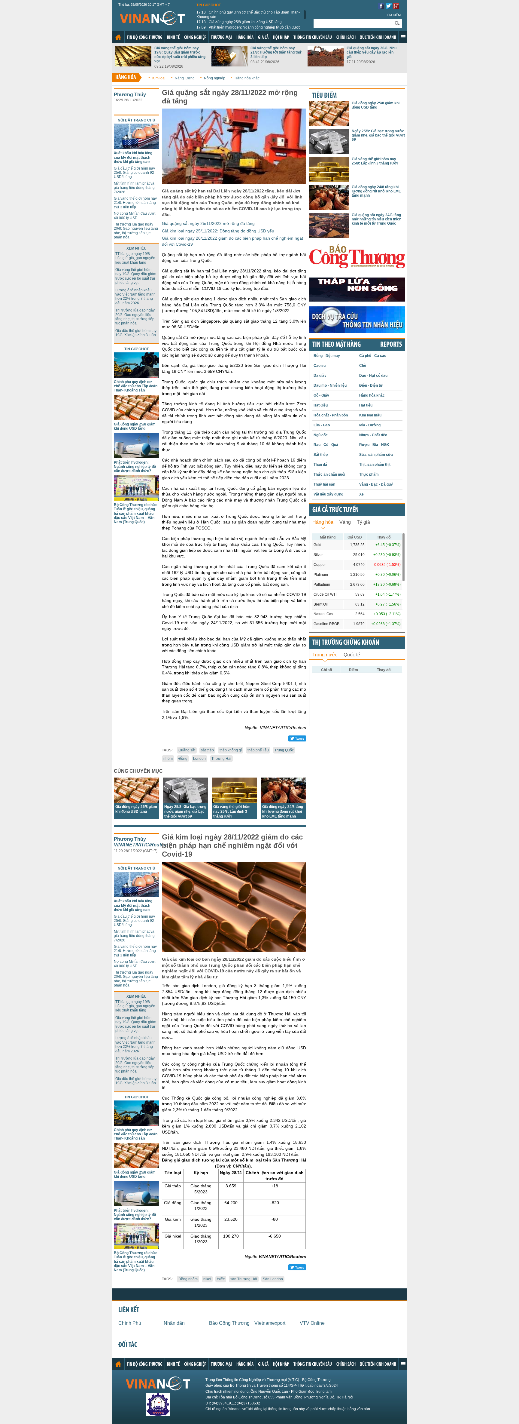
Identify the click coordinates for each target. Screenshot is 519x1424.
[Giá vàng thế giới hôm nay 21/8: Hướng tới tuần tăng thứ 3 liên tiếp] (229, 64)
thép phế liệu (258, 750)
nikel (207, 1279)
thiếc (221, 1279)
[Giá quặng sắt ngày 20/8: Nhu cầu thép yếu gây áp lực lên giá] (326, 64)
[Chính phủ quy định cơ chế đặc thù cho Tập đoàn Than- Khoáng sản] (136, 376)
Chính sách (346, 37)
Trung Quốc (284, 750)
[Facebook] (381, 7)
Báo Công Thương (229, 1323)
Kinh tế (173, 37)
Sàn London (273, 1279)
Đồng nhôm (188, 1279)
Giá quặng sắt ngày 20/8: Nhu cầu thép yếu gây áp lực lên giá (371, 52)
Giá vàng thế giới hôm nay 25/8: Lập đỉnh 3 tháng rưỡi (231, 811)
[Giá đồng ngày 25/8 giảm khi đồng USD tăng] (136, 418)
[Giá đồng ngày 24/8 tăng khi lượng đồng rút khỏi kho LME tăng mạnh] (283, 801)
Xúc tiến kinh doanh (378, 37)
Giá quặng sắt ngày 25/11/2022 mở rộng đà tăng (208, 223)
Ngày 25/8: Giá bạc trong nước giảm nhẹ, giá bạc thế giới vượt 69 (185, 811)
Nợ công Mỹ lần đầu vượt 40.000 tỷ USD (134, 215)
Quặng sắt (186, 750)
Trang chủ (118, 37)
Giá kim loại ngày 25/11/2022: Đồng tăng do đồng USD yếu (218, 231)
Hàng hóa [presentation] (322, 522)
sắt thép (207, 750)
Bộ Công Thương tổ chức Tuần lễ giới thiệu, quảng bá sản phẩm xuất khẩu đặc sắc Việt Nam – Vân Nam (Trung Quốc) (135, 513)
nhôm (168, 758)
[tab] (322, 521)
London (199, 758)
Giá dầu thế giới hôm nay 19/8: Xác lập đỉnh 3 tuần (135, 333)
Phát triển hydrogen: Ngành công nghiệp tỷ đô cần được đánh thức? (248, 29)
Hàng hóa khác (247, 78)
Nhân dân (174, 1323)
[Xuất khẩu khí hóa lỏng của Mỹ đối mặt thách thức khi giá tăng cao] (136, 147)
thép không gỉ (231, 750)
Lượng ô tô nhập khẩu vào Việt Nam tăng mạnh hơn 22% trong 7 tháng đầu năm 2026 (135, 296)
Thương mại (221, 37)
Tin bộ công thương (144, 37)
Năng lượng (185, 78)
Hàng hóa (244, 37)
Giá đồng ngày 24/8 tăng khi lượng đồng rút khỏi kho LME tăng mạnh (282, 811)
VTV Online (312, 1323)
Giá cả (263, 37)
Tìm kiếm (393, 15)
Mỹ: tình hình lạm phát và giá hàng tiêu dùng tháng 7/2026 (134, 187)
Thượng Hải (221, 758)
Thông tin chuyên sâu (312, 37)
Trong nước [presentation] (325, 654)
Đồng (182, 758)
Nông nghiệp (214, 78)
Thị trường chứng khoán (345, 642)
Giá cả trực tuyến (335, 510)
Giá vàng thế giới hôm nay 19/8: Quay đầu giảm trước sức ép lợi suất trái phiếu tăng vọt (179, 54)
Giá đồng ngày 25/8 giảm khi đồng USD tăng (239, 22)
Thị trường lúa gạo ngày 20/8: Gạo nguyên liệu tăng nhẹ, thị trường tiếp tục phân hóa (136, 230)
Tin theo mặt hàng (336, 344)
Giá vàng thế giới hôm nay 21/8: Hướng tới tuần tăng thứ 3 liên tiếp (276, 52)
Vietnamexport (269, 1323)
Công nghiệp (195, 37)
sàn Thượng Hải (243, 1279)
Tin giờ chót (208, 5)
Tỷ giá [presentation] (363, 522)
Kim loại (158, 78)
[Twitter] (389, 7)
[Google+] (396, 7)
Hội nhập (281, 37)
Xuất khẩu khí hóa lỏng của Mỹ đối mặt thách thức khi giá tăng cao (133, 157)
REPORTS (391, 344)
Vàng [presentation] (345, 522)
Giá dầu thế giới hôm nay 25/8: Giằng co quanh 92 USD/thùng (134, 172)
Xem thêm (403, 36)
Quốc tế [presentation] (352, 654)
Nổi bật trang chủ (136, 120)
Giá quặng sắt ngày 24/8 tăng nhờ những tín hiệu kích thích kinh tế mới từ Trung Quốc (376, 219)
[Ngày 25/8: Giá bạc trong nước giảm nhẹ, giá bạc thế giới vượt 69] (185, 801)
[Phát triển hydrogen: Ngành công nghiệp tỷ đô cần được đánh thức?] (136, 456)
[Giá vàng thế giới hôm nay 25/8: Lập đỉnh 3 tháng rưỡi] (234, 801)
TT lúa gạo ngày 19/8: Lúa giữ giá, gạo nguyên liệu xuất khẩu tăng (135, 258)
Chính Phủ (129, 1323)
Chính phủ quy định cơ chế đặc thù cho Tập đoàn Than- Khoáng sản (248, 14)
